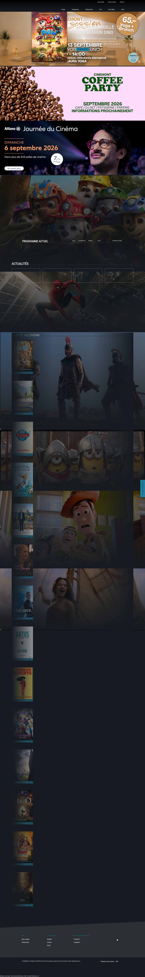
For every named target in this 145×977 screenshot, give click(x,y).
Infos (122, 9)
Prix (100, 9)
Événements (89, 9)
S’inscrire (122, 2)
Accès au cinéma (112, 2)
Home (63, 9)
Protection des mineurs (107, 961)
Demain (90, 240)
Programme (75, 9)
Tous (73, 240)
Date (99, 240)
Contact (49, 942)
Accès (49, 945)
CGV (117, 961)
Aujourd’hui (81, 240)
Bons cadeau (101, 2)
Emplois (49, 939)
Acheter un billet (83, 49)
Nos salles (111, 9)
